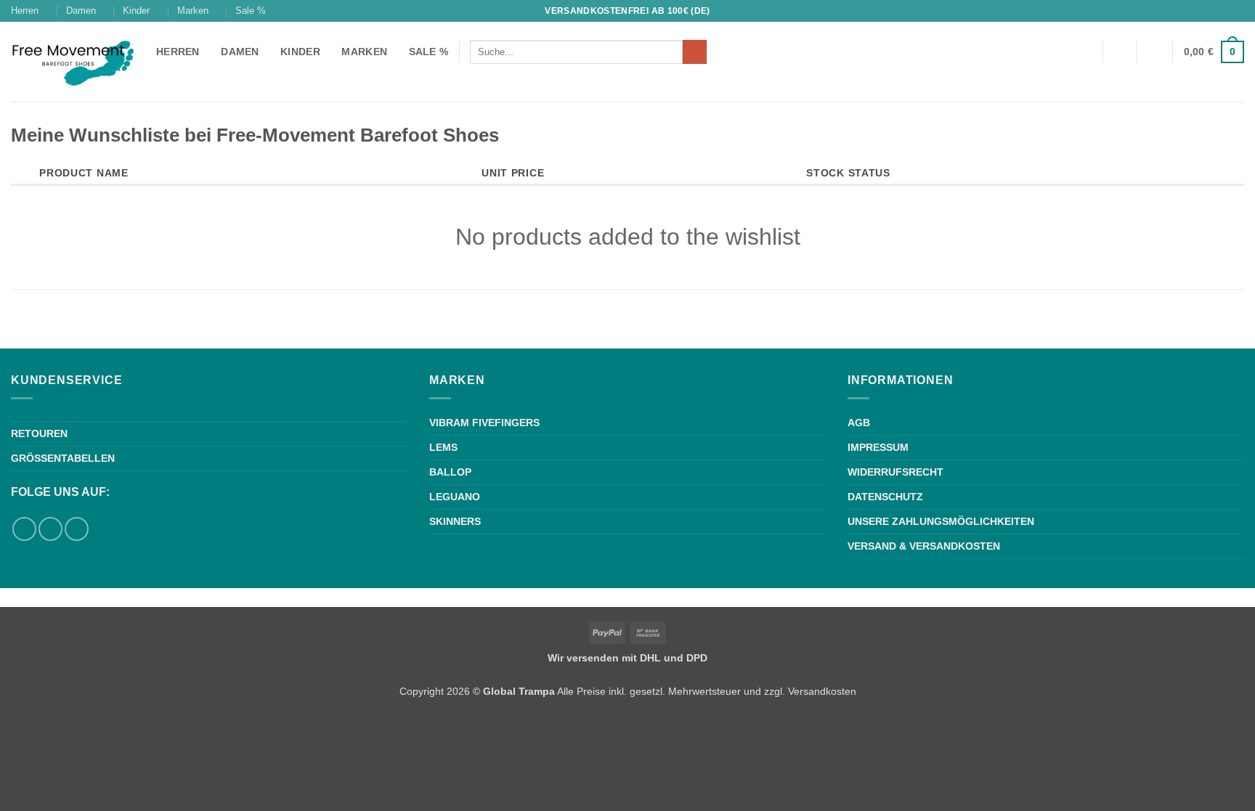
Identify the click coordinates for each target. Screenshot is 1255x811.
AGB (859, 422)
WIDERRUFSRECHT (895, 472)
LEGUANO (454, 496)
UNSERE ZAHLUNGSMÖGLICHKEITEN (941, 521)
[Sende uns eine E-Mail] (77, 529)
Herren (24, 10)
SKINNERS (455, 521)
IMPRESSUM (878, 447)
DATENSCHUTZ (885, 496)
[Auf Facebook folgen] (1223, 11)
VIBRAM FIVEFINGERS (484, 422)
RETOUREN (39, 433)
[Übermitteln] (695, 52)
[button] (1155, 52)
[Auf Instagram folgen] (1236, 11)
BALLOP (450, 472)
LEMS (443, 447)
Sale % (250, 10)
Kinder (136, 10)
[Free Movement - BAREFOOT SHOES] (72, 62)
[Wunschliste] (1119, 52)
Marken (192, 10)
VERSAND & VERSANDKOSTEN (924, 546)
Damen (81, 10)
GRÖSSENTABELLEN (63, 458)
